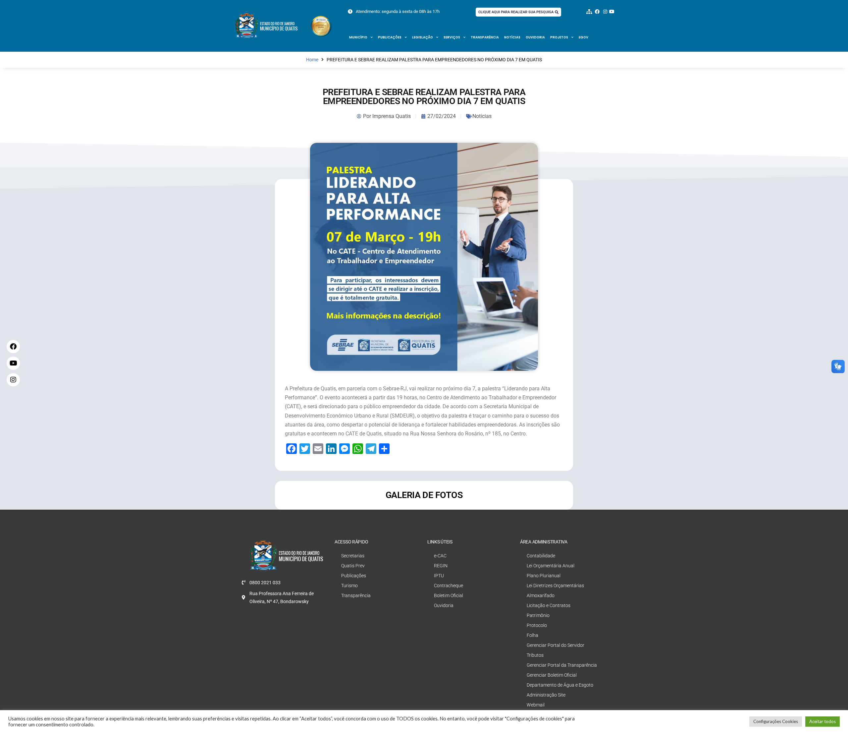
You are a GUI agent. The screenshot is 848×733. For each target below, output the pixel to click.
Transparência (485, 37)
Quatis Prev (353, 565)
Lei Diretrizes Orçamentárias (555, 585)
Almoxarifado (541, 595)
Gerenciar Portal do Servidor (555, 645)
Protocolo (537, 625)
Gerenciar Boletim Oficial (552, 675)
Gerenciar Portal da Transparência (562, 665)
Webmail (536, 704)
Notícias (512, 37)
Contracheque (448, 585)
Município (358, 37)
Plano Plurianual (543, 575)
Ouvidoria (535, 37)
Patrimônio (538, 615)
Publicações (389, 37)
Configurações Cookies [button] (775, 721)
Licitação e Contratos (548, 605)
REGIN (441, 565)
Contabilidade (541, 555)
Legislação (422, 37)
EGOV (583, 37)
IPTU (439, 575)
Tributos (535, 655)
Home (312, 60)
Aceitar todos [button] (822, 721)
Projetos (559, 37)
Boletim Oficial (448, 595)
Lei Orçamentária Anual (550, 565)
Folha (532, 635)
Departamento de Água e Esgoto (560, 685)
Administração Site (546, 695)
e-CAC (440, 555)
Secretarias (352, 555)
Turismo (349, 585)
